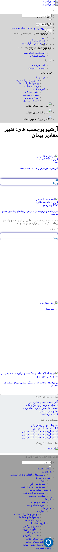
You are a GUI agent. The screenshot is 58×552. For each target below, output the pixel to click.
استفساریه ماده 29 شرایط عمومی (40, 431)
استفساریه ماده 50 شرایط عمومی (40, 437)
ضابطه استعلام (37, 55)
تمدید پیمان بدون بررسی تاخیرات (40, 408)
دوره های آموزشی (36, 68)
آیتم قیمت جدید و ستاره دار (43, 402)
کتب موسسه (38, 65)
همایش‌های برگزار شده (33, 43)
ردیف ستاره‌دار (51, 309)
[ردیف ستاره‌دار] (49, 303)
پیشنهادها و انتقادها (29, 83)
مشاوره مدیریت (31, 94)
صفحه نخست (44, 17)
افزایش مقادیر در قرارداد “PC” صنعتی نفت (39, 168)
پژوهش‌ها (47, 23)
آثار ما (48, 60)
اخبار (42, 37)
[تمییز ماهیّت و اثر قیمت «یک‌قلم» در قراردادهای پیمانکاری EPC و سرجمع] (46, 205)
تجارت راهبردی (31, 100)
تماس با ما (46, 73)
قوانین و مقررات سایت (27, 80)
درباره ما (40, 77)
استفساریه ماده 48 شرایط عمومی (40, 434)
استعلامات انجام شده (34, 53)
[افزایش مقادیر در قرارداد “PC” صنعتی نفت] (46, 162)
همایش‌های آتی (37, 40)
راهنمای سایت (31, 86)
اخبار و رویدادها (43, 33)
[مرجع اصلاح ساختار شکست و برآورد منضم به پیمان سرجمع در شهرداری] (29, 376)
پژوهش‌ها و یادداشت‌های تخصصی (28, 28)
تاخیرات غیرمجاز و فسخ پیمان (42, 405)
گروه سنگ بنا (38, 89)
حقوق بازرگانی (31, 92)
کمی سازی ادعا (49, 414)
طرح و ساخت (32, 97)
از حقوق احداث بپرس (40, 48)
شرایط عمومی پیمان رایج (44, 425)
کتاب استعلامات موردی (45, 428)
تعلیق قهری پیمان (48, 411)
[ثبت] (50, 466)
